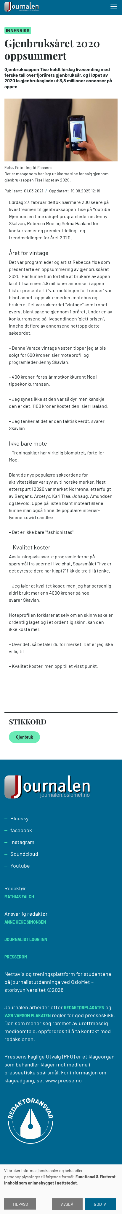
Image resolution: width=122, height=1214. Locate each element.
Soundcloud (24, 853)
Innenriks (18, 30)
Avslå (67, 1204)
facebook (21, 830)
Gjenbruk (24, 736)
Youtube (20, 865)
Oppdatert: (59, 190)
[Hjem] (22, 7)
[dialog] (61, 1189)
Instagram (22, 842)
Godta (100, 1204)
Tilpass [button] (20, 1204)
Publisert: (13, 190)
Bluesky (19, 818)
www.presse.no (63, 1080)
